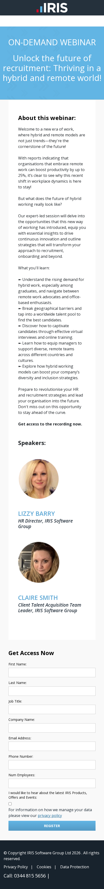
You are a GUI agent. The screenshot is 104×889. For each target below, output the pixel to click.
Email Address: (19, 738)
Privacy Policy (16, 866)
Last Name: (17, 682)
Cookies (44, 866)
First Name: (17, 664)
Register (52, 825)
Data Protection (74, 866)
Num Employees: (21, 775)
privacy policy (50, 815)
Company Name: (21, 719)
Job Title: (15, 701)
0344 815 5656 (30, 875)
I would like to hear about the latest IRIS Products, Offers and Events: (47, 795)
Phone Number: (20, 756)
